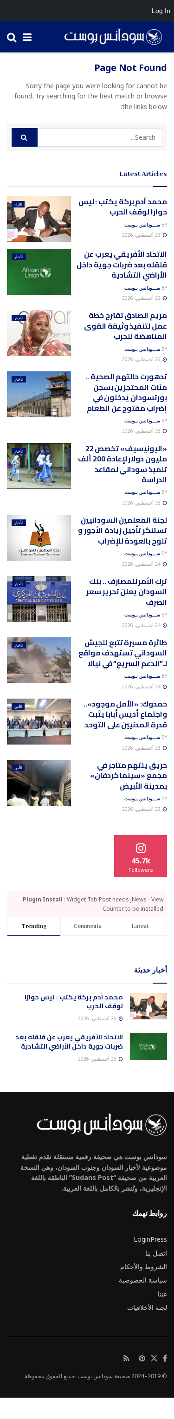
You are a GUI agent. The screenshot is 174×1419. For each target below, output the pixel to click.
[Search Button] (11, 36)
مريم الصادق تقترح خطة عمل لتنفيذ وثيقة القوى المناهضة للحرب (125, 325)
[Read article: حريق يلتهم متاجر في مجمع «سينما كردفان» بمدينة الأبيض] (39, 783)
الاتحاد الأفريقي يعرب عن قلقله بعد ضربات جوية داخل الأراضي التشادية (122, 264)
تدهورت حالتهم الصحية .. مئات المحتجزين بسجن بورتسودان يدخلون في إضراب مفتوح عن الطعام (126, 392)
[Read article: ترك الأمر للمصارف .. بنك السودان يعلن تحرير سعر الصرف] (39, 599)
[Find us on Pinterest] (142, 1359)
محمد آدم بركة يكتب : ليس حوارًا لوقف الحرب (122, 206)
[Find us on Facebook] (165, 1359)
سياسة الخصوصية (143, 1280)
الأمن (18, 706)
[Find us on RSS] (126, 1359)
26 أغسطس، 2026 (142, 235)
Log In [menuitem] (161, 10)
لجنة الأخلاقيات (147, 1307)
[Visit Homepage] (110, 37)
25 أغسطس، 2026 (142, 431)
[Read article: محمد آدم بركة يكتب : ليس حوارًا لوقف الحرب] (39, 219)
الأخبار (18, 256)
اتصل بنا (156, 1253)
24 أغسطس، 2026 (142, 564)
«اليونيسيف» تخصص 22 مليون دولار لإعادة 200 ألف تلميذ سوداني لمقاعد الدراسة (122, 463)
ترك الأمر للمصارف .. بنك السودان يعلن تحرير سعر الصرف (126, 591)
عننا (162, 1293)
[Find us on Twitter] (154, 1359)
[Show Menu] (27, 36)
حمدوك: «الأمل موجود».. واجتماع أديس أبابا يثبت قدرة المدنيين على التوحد (125, 714)
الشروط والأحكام (143, 1266)
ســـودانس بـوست (142, 224)
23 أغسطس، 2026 (142, 748)
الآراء (18, 204)
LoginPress (150, 1239)
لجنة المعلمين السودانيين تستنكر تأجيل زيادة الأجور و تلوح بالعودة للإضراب (122, 530)
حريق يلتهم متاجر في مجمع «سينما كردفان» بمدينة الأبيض (128, 775)
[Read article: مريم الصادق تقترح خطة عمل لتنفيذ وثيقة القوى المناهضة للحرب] (39, 333)
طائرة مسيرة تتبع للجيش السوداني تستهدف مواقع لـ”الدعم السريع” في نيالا (122, 652)
